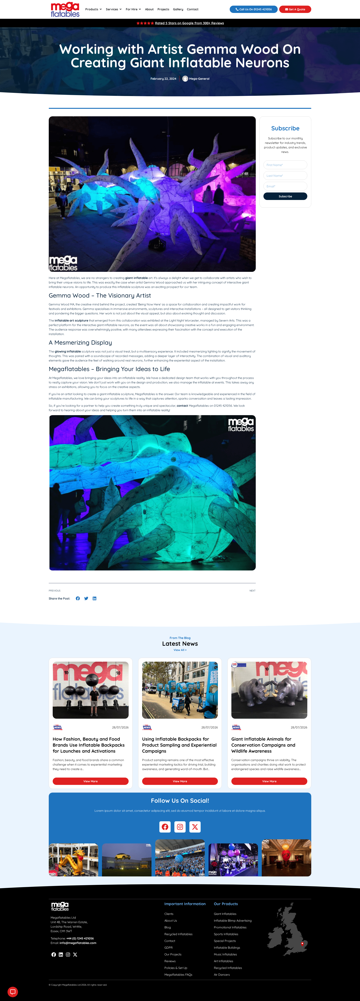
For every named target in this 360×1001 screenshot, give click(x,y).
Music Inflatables (225, 954)
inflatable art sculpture (71, 320)
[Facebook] (54, 954)
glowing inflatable (68, 351)
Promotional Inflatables (230, 927)
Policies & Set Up (175, 968)
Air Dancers (222, 974)
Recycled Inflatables (178, 934)
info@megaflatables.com (78, 943)
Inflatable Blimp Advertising (233, 920)
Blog (167, 927)
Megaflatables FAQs (178, 974)
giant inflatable (136, 278)
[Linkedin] (61, 954)
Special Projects (225, 941)
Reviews (170, 961)
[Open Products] (100, 9)
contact (183, 405)
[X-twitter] (75, 954)
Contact (169, 941)
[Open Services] (120, 9)
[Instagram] (68, 954)
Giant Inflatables (225, 914)
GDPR (168, 947)
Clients (168, 914)
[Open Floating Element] (13, 992)
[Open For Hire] (139, 9)
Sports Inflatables (226, 934)
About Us (170, 920)
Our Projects (173, 954)
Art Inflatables (223, 961)
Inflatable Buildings (227, 947)
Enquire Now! (218, 23)
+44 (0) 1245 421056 (80, 938)
